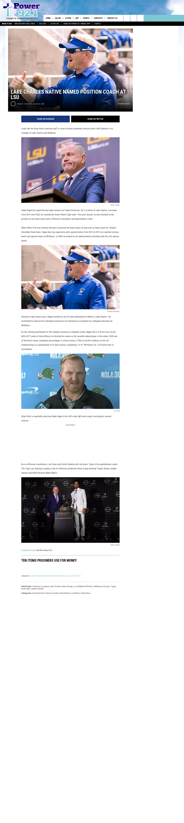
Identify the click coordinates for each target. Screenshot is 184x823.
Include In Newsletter (61, 593)
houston (106, 586)
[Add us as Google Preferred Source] (133, 18)
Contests (98, 18)
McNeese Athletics (85, 586)
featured (36, 586)
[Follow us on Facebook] (140, 18)
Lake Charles (55, 586)
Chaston (20, 104)
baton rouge (67, 586)
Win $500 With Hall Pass (25, 24)
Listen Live (54, 24)
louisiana (45, 586)
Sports (48, 593)
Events (98, 24)
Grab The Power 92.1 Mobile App (76, 24)
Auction (42, 24)
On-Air (58, 18)
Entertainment (38, 593)
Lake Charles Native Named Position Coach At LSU (55, 575)
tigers (113, 586)
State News (86, 593)
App (77, 18)
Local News (75, 593)
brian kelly (25, 589)
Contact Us (112, 18)
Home (48, 18)
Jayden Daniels (37, 589)
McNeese (98, 586)
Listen (68, 18)
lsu (75, 586)
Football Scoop (28, 550)
